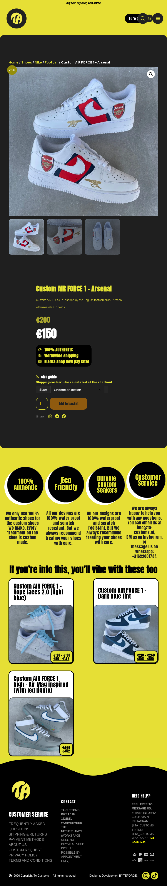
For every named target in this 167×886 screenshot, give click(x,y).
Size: (43, 389)
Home (13, 62)
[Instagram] (146, 875)
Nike (38, 62)
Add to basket (68, 403)
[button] (151, 74)
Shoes (26, 62)
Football (51, 62)
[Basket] (149, 18)
